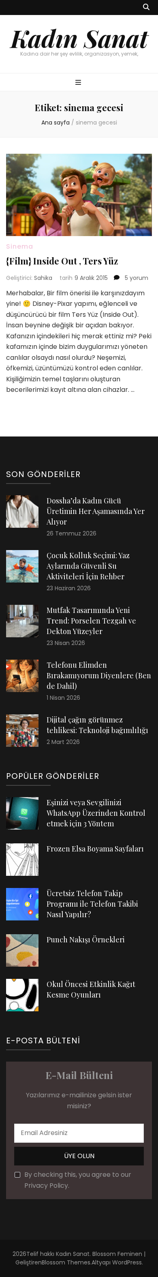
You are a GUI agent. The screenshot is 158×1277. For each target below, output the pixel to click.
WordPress (127, 1262)
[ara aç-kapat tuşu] (146, 7)
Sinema (19, 246)
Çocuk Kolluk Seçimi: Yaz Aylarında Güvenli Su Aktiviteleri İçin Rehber (88, 565)
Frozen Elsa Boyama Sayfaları (95, 848)
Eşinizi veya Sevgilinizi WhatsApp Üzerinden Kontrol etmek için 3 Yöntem (96, 813)
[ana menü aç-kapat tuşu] (79, 82)
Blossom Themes (66, 1262)
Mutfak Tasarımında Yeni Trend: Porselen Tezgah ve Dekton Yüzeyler (91, 620)
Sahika (43, 278)
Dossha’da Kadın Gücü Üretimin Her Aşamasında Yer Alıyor (96, 511)
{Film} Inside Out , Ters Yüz (62, 261)
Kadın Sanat (79, 37)
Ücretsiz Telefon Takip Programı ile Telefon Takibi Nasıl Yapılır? (92, 903)
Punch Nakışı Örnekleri (86, 939)
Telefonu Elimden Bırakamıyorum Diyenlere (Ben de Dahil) (99, 675)
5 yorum (135, 278)
